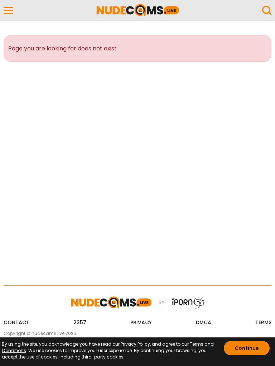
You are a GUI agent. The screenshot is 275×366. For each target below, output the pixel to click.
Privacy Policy (135, 344)
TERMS (263, 323)
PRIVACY (141, 323)
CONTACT (16, 323)
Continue (247, 348)
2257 (79, 323)
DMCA (203, 323)
